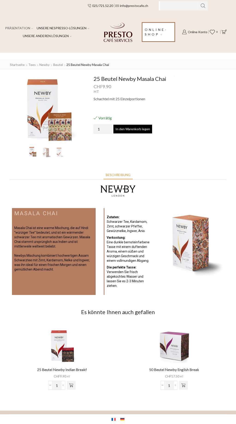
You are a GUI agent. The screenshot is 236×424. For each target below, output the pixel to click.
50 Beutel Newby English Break (174, 369)
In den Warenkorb (62, 348)
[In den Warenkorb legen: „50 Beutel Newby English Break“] (183, 385)
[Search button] (203, 5)
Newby (44, 65)
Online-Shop (156, 32)
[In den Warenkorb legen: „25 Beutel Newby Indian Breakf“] (71, 385)
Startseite (17, 65)
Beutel (58, 65)
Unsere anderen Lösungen (46, 36)
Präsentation (17, 28)
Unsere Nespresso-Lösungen (61, 28)
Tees (32, 65)
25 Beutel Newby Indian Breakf (62, 369)
